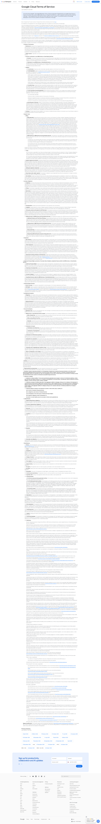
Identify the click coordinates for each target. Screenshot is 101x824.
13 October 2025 (55, 734)
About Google (36, 819)
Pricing (33, 1)
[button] (98, 821)
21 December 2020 (27, 744)
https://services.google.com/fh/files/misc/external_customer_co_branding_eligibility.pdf (41, 555)
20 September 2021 (60, 741)
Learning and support (74, 781)
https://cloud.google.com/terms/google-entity (52, 454)
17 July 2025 (64, 734)
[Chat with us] (98, 821)
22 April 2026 (25, 734)
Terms (32, 819)
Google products (44, 819)
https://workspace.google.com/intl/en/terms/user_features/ (36, 572)
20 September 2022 (48, 741)
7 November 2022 (36, 741)
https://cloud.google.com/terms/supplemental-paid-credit (49, 124)
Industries (25, 1)
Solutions (15, 1)
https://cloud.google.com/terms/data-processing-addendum (49, 558)
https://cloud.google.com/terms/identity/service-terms (37, 677)
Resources (38, 1)
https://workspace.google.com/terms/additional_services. (36, 528)
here (55, 21)
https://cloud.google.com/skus (33, 289)
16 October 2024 (26, 737)
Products (20, 1)
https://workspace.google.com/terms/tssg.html (58, 289)
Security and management (38, 781)
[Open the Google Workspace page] (6, 1)
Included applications (24, 781)
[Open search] (74, 2)
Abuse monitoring (49, 258)
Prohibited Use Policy (46, 256)
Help (49, 819)
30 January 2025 (74, 734)
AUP (40, 256)
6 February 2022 (26, 741)
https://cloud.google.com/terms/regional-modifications (63, 723)
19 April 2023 (55, 737)
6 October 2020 (51, 744)
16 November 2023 (37, 737)
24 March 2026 (35, 734)
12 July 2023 (47, 737)
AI (29, 1)
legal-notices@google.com (29, 446)
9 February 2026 (44, 734)
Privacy (28, 819)
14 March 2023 (65, 737)
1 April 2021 (69, 741)
